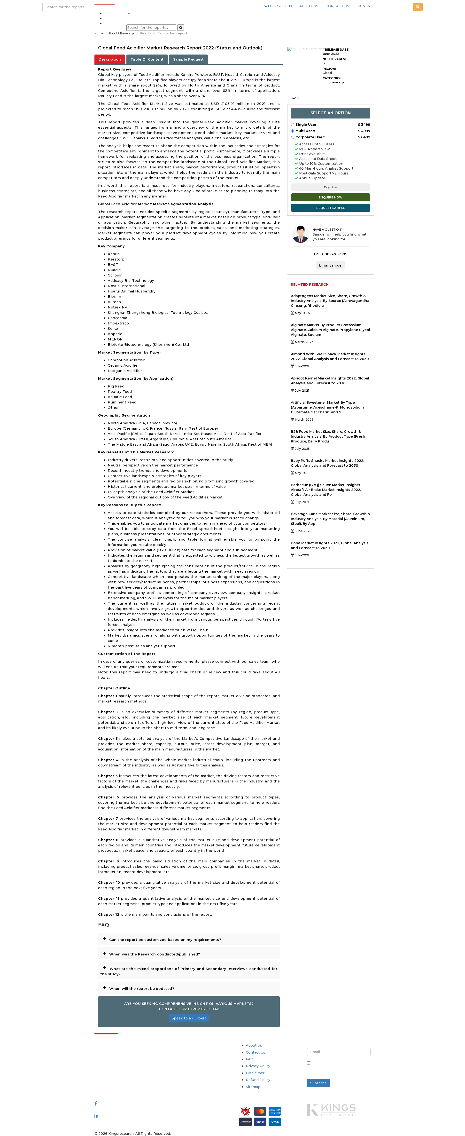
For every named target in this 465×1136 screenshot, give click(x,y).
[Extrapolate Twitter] (126, 1109)
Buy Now (330, 187)
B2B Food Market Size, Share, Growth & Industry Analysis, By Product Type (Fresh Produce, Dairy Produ (328, 436)
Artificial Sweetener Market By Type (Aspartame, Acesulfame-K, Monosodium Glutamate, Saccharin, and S (327, 407)
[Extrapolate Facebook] (95, 1103)
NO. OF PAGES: (334, 59)
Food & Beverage (122, 33)
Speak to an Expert (189, 1018)
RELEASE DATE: (337, 49)
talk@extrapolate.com (114, 1079)
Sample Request (188, 59)
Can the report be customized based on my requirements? (161, 938)
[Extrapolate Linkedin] (96, 1115)
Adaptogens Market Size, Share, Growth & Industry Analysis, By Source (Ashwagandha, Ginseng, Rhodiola (330, 301)
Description (110, 59)
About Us (254, 1045)
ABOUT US (308, 6)
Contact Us (255, 1052)
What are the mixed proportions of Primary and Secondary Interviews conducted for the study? (189, 969)
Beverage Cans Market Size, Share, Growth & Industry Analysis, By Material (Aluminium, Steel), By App (330, 519)
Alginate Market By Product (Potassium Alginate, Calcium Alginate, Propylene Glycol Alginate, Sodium (330, 330)
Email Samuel (330, 265)
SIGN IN (363, 6)
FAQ (249, 1059)
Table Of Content (147, 59)
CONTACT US (337, 6)
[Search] (180, 27)
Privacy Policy (258, 1066)
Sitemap (253, 1087)
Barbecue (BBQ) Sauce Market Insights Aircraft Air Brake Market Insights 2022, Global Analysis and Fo (326, 490)
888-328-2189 (279, 6)
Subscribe (318, 1083)
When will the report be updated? (138, 987)
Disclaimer (255, 1073)
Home (99, 33)
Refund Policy (258, 1080)
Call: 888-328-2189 (330, 254)
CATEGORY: (332, 78)
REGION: (329, 69)
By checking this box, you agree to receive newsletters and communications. (341, 1068)
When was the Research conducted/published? (151, 953)
